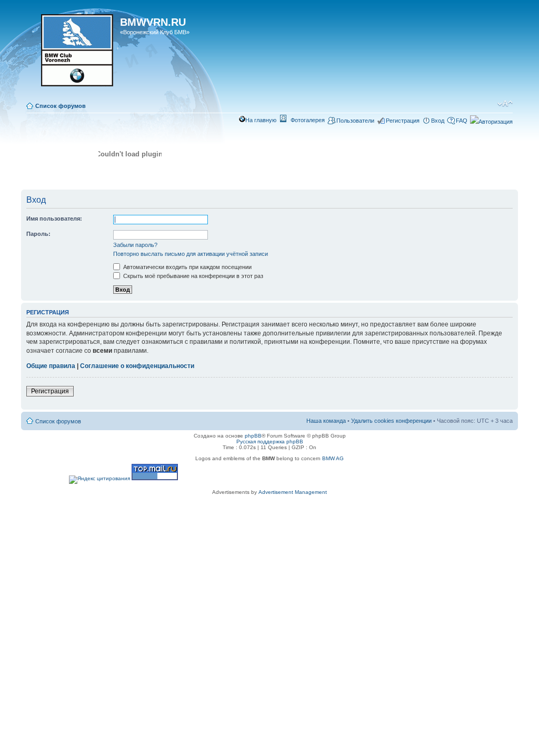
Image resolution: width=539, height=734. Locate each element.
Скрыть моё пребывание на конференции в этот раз (192, 276)
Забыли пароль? (135, 245)
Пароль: (38, 234)
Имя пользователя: (54, 218)
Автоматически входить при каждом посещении (187, 267)
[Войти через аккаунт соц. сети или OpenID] (491, 120)
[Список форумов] (72, 53)
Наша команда (326, 421)
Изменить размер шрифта (505, 103)
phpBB (253, 436)
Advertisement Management (292, 492)
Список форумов (60, 106)
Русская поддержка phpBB (269, 441)
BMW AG (333, 458)
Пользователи (355, 120)
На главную (260, 120)
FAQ (461, 120)
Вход (437, 120)
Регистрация (403, 120)
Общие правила (50, 366)
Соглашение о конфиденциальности (137, 366)
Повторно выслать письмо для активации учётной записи (190, 254)
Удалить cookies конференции (391, 421)
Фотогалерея (308, 120)
